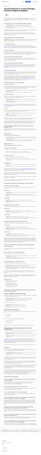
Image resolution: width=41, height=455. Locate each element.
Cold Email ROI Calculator (28, 78)
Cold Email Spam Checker (11, 105)
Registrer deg (28, 1)
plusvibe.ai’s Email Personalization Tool (9, 66)
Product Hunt (29, 274)
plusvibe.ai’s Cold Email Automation (26, 168)
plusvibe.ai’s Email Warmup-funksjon (9, 340)
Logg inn (22, 1)
